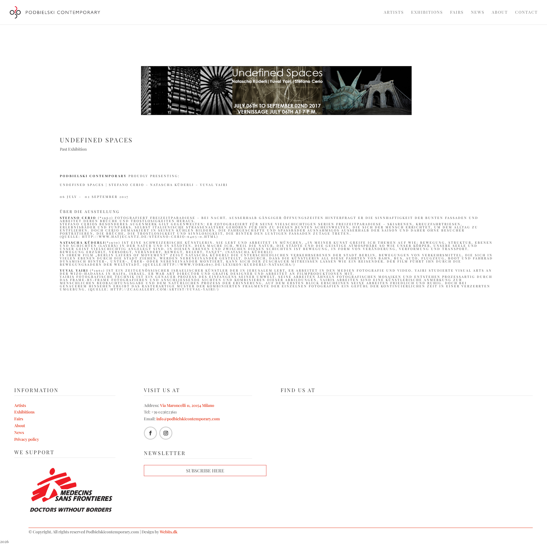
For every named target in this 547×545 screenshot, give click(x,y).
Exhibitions (427, 12)
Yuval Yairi (214, 185)
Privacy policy (26, 439)
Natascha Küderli (172, 185)
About (500, 12)
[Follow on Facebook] (150, 433)
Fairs (457, 12)
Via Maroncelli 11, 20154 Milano (187, 405)
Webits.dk (168, 531)
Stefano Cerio (126, 185)
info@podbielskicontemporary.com (188, 418)
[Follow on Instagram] (165, 433)
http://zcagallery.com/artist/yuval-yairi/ (164, 289)
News (478, 12)
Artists (394, 12)
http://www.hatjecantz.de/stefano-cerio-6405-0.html (149, 236)
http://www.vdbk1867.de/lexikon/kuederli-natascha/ (228, 264)
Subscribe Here (205, 471)
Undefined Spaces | (84, 185)
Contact (526, 12)
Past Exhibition (73, 149)
